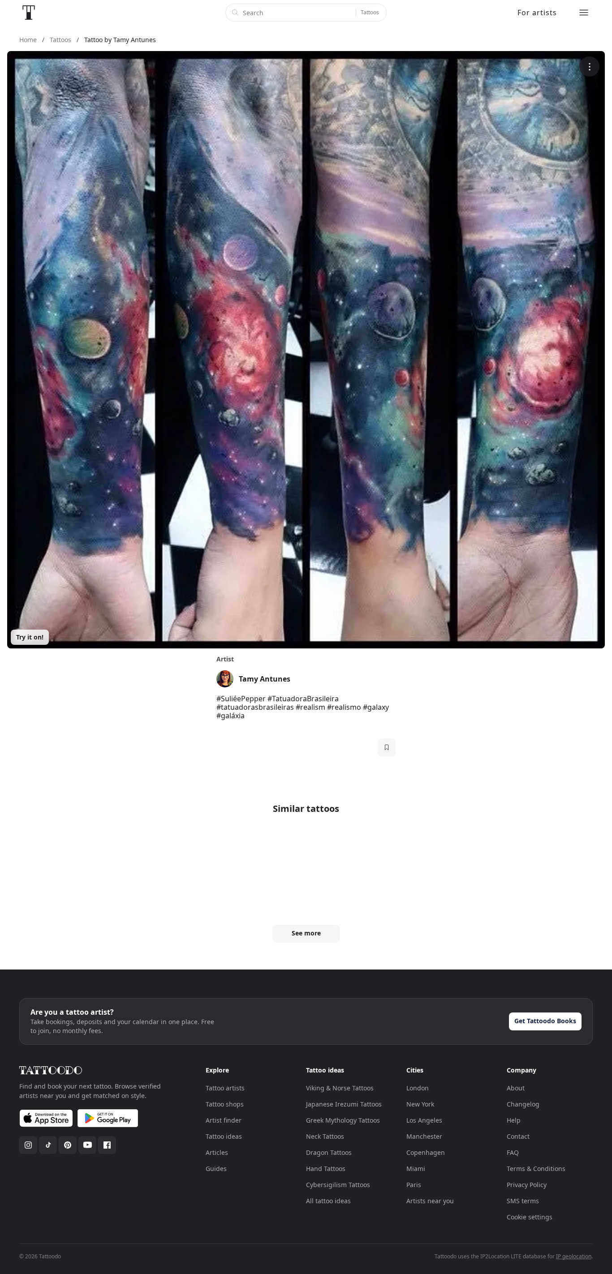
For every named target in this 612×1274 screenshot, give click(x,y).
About (516, 1088)
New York (420, 1104)
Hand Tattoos (325, 1168)
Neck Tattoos (325, 1136)
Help (514, 1120)
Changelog (523, 1104)
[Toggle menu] (584, 12)
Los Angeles (424, 1120)
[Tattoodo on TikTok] (48, 1145)
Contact (518, 1136)
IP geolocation (573, 1256)
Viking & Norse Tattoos (340, 1088)
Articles (217, 1152)
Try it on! (29, 637)
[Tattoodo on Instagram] (28, 1145)
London (417, 1088)
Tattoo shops (225, 1104)
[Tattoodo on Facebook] (107, 1145)
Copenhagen (425, 1152)
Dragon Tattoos (329, 1152)
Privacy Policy (527, 1184)
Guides (216, 1168)
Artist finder (223, 1120)
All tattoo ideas (328, 1201)
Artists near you (430, 1201)
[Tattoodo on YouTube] (87, 1145)
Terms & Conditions (536, 1168)
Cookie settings (529, 1217)
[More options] (589, 66)
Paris (413, 1184)
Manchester (424, 1136)
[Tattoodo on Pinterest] (68, 1145)
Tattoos (370, 12)
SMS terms (523, 1201)
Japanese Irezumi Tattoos (344, 1104)
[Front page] (28, 12)
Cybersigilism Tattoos (338, 1184)
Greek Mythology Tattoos (343, 1120)
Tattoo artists (225, 1088)
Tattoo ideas (224, 1136)
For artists (537, 12)
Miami (415, 1168)
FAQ (513, 1152)
